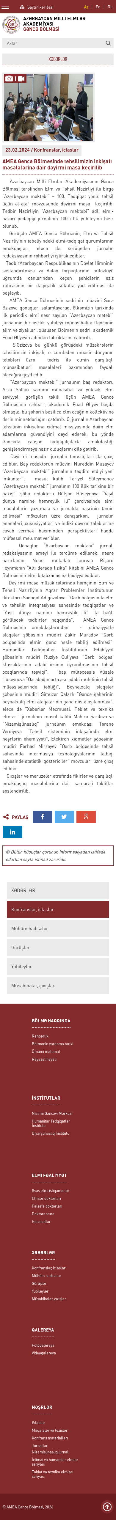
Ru (110, 6)
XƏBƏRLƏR (23, 890)
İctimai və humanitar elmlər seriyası (55, 1461)
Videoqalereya (44, 1353)
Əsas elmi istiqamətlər (50, 1190)
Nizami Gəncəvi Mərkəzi (52, 1113)
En (98, 6)
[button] (108, 43)
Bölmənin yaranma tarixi (52, 1043)
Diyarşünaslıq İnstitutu (50, 1133)
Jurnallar (40, 1445)
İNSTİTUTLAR (46, 1098)
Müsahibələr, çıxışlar (33, 985)
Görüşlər (20, 947)
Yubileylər (21, 966)
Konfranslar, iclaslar (32, 909)
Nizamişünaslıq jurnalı (50, 1452)
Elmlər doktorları (46, 1198)
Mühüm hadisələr (29, 928)
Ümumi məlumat (46, 1051)
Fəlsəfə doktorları (47, 1206)
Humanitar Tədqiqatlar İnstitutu (51, 1123)
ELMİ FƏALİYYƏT (49, 1176)
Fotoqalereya (43, 1345)
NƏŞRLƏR (42, 1408)
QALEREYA (43, 1330)
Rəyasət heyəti (44, 1059)
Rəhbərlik (40, 1036)
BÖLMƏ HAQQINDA (51, 1021)
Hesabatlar (41, 1221)
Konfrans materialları (50, 1438)
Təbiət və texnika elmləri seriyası (52, 1473)
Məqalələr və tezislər (50, 1430)
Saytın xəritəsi (40, 6)
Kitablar (38, 1422)
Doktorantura (43, 1213)
